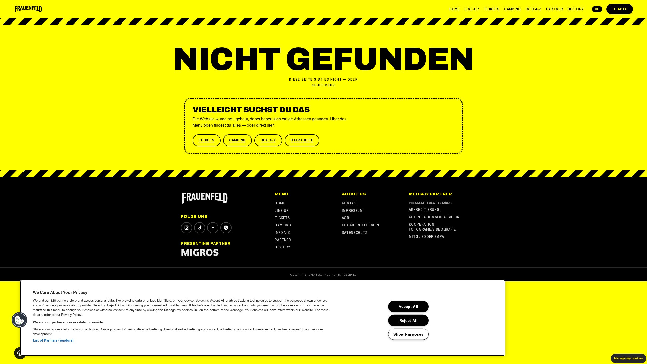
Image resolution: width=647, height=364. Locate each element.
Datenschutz (355, 232)
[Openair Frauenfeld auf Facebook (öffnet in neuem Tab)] (212, 227)
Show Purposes (408, 334)
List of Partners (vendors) (53, 340)
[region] (262, 318)
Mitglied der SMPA (426, 236)
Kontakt (350, 203)
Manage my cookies (628, 358)
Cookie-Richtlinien (360, 225)
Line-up (472, 9)
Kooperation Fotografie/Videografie (432, 226)
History (576, 9)
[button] (19, 320)
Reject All (408, 320)
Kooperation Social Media (434, 217)
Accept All (408, 306)
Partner (554, 9)
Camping (512, 9)
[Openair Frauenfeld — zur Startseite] (28, 9)
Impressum (352, 210)
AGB (345, 218)
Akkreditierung (424, 209)
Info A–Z (534, 9)
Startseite (302, 140)
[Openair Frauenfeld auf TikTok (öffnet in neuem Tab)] (199, 227)
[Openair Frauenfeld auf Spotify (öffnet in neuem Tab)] (226, 227)
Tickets (491, 9)
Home (454, 9)
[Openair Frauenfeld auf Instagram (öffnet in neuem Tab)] (186, 227)
